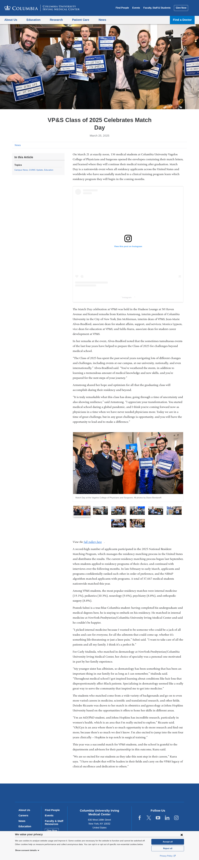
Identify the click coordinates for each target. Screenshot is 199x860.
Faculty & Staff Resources (54, 823)
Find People (122, 8)
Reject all (167, 848)
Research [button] (56, 19)
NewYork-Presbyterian (120, 793)
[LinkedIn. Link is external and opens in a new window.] (167, 818)
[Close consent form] (181, 834)
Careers (23, 815)
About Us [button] (10, 19)
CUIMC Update (36, 170)
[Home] (42, 8)
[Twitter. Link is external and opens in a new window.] (148, 818)
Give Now (181, 8)
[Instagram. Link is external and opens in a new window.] (176, 818)
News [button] (102, 19)
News (18, 145)
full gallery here (94, 542)
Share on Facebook (171, 145)
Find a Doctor (182, 19)
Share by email (185, 145)
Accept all (168, 842)
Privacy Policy (166, 856)
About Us (24, 810)
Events (136, 8)
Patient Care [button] (80, 19)
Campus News (21, 170)
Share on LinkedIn (180, 145)
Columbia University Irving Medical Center (81, 792)
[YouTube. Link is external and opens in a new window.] (158, 818)
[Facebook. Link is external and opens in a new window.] (139, 818)
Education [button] (33, 19)
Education (48, 170)
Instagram (128, 297)
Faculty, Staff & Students (157, 8)
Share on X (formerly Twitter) (176, 145)
